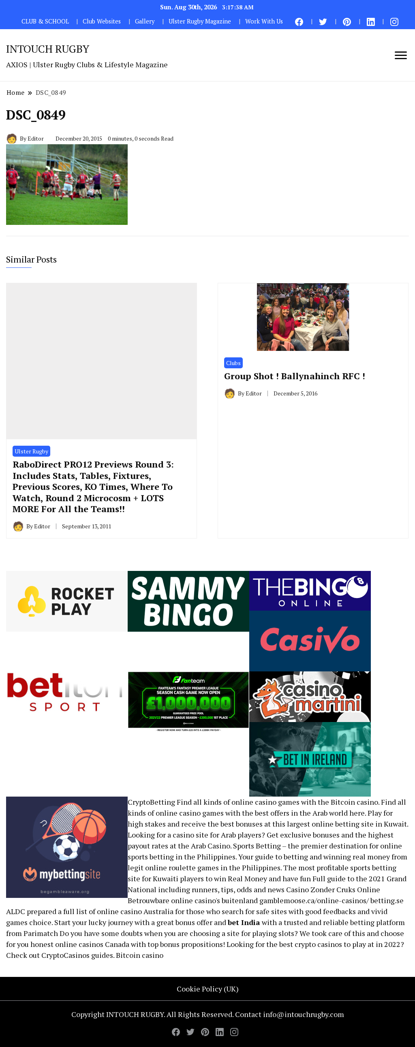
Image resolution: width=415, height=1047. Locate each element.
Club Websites (102, 21)
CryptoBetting (151, 802)
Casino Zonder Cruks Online (333, 889)
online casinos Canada (92, 944)
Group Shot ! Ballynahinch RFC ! (294, 376)
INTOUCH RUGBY (47, 49)
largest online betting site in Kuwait (347, 824)
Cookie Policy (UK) (208, 989)
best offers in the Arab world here (310, 813)
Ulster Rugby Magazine (200, 21)
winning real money (356, 856)
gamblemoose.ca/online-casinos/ (314, 900)
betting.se (387, 900)
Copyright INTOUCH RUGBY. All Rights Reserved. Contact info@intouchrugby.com (207, 1014)
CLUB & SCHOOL (45, 21)
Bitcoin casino (354, 802)
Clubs (233, 363)
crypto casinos (318, 944)
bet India (244, 922)
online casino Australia (135, 911)
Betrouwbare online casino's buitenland (193, 900)
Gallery (144, 21)
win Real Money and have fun (262, 878)
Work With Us (264, 21)
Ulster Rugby (31, 451)
